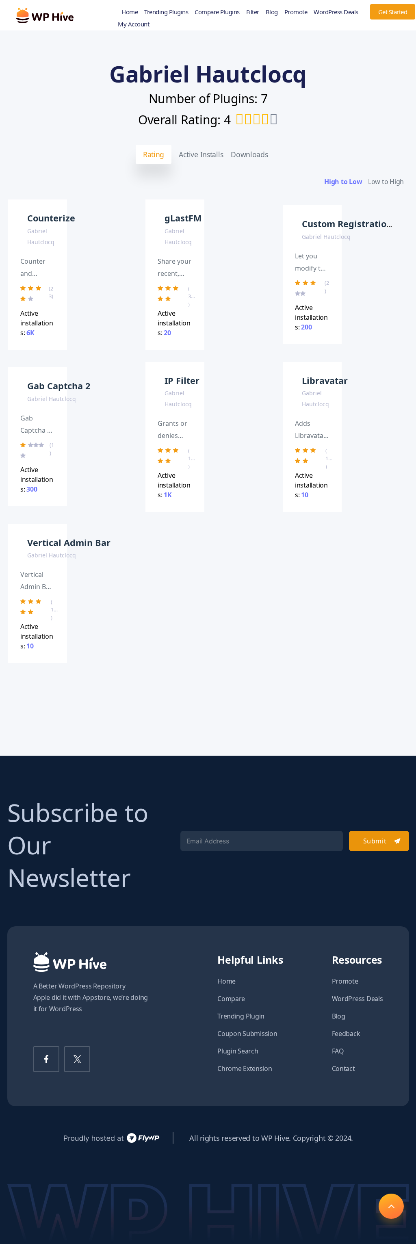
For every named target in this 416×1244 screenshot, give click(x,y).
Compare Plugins (217, 11)
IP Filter (182, 380)
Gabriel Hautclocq (326, 237)
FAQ (338, 1051)
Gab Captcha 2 (58, 386)
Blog (272, 11)
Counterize (51, 218)
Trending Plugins (166, 11)
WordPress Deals (336, 11)
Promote (296, 11)
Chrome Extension (244, 1068)
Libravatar (325, 380)
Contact (343, 1068)
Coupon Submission (247, 1033)
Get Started (392, 11)
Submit (374, 841)
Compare (231, 998)
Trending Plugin (240, 1016)
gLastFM (183, 218)
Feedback (346, 1033)
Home (129, 11)
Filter (252, 11)
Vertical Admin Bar (68, 542)
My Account (133, 24)
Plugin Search (237, 1051)
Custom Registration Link (357, 224)
